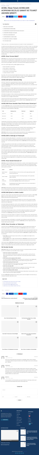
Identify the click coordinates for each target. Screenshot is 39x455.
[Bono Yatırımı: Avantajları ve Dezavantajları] (29, 342)
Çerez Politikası (19, 420)
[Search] (38, 1)
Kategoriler (30, 411)
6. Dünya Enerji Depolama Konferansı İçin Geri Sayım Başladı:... (31, 444)
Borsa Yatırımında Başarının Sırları (10, 318)
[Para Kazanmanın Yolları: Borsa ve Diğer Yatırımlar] (29, 311)
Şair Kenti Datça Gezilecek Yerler (7, 440)
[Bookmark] (18, 306)
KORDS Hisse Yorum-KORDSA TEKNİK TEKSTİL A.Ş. (11, 285)
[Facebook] (16, 453)
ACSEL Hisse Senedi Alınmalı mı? (9, 34)
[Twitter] (17, 453)
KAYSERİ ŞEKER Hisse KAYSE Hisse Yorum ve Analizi (11, 281)
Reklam (18, 423)
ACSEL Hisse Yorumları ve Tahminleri (10, 38)
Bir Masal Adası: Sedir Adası (5, 442)
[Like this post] (7, 17)
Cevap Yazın (36, 356)
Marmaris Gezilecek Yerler (5, 444)
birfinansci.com (25, 451)
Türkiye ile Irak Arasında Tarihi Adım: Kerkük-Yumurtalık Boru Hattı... (31, 432)
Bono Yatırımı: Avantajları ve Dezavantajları (28, 349)
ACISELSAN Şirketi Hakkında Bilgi (9, 28)
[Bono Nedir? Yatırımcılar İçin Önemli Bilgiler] (10, 326)
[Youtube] (21, 453)
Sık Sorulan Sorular (7, 40)
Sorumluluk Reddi (19, 422)
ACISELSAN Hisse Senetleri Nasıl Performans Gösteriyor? (14, 30)
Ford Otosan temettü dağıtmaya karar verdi (10, 284)
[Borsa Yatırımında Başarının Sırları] (10, 311)
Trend (29, 424)
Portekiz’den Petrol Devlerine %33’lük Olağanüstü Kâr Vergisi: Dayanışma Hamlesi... (32, 438)
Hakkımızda (18, 414)
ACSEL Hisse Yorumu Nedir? (8, 26)
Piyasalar (29, 421)
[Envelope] (23, 453)
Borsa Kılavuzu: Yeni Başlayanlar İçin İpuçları (10, 349)
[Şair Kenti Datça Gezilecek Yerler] (10, 435)
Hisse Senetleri (7, 290)
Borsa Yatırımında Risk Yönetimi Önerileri (10, 282)
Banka (29, 415)
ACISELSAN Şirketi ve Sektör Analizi (10, 36)
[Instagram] (19, 453)
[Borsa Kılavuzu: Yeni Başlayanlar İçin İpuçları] (10, 342)
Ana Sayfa (18, 412)
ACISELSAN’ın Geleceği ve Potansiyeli (10, 32)
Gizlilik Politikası (19, 417)
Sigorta (29, 418)
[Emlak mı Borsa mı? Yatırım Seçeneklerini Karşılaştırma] (29, 326)
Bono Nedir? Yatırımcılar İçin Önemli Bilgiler (10, 333)
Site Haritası (18, 425)
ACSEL (3, 290)
